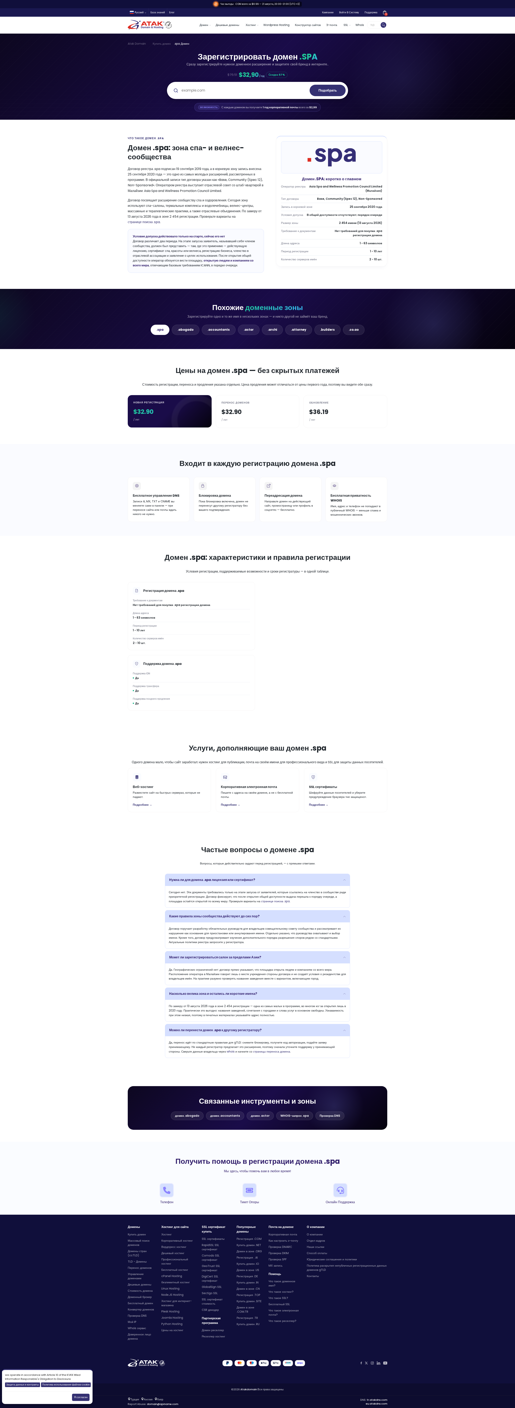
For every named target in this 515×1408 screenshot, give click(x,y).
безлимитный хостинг (175, 1282)
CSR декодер (210, 1310)
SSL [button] (346, 25)
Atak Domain (137, 44)
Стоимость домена (140, 1291)
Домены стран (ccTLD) (137, 1253)
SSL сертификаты (213, 1239)
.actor (249, 330)
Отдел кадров (316, 1241)
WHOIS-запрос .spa (294, 1116)
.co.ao (354, 330)
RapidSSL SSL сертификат (210, 1247)
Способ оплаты (317, 1253)
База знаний (157, 12)
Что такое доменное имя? (282, 1283)
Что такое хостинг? (281, 1292)
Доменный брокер (140, 1297)
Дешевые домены (227, 25)
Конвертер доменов (141, 1309)
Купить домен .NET (249, 1245)
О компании (315, 1234)
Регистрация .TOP (248, 1295)
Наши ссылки (315, 1247)
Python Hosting (171, 1324)
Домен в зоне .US (248, 1270)
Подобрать (327, 90)
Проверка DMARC (280, 1247)
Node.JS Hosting (172, 1295)
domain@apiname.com (162, 1404)
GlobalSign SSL (212, 1287)
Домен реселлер (213, 1330)
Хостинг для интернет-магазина (176, 1303)
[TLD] (383, 25)
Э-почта (331, 25)
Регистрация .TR (247, 1318)
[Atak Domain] (150, 25)
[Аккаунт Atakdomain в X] (366, 1363)
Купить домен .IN (248, 1282)
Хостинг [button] (251, 25)
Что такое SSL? (278, 1298)
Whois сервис (137, 1328)
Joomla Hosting (172, 1318)
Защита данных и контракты (22, 1384)
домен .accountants (225, 1116)
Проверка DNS (330, 1116)
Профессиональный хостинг (174, 1261)
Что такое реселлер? (282, 1321)
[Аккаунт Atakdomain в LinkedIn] (378, 1363)
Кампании (328, 12)
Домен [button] (204, 25)
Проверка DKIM (279, 1253)
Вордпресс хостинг (173, 1247)
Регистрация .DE (247, 1276)
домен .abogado (187, 1116)
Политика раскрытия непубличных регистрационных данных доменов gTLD (347, 1268)
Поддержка (371, 12)
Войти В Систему (349, 12)
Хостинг (166, 1234)
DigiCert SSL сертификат (210, 1278)
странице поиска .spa (144, 222)
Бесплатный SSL (279, 1304)
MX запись (275, 1266)
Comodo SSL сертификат (210, 1258)
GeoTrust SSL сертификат (211, 1268)
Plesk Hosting (170, 1311)
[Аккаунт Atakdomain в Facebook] (361, 1363)
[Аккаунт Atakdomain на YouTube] (385, 1363)
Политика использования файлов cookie (66, 1384)
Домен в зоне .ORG (249, 1251)
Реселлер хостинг (213, 1336)
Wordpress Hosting (276, 25)
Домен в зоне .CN (248, 1289)
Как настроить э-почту (283, 1241)
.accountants (219, 330)
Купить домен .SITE (249, 1301)
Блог (171, 12)
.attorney (298, 330)
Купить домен (162, 44)
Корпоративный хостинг (177, 1241)
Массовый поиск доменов (138, 1243)
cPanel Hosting (171, 1276)
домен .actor (260, 1116)
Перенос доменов (139, 1268)
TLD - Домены (137, 1262)
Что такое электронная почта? (284, 1312)
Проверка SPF (278, 1259)
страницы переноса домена (271, 1052)
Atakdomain (248, 1389)
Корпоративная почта (283, 1234)
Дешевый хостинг (172, 1253)
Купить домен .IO (248, 1264)
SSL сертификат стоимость (212, 1301)
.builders (327, 330)
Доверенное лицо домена (139, 1336)
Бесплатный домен (140, 1303)
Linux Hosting (170, 1288)
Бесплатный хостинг (174, 1270)
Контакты (313, 1276)
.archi (272, 330)
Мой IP (132, 1322)
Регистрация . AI (247, 1258)
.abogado (186, 330)
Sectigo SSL (210, 1293)
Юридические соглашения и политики (332, 1259)
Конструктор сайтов (308, 25)
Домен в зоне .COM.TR (245, 1309)
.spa (160, 330)
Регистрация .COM (249, 1239)
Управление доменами (136, 1276)
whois (231, 1052)
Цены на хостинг (172, 1330)
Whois (359, 25)
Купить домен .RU (248, 1324)
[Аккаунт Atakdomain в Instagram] (372, 1363)
